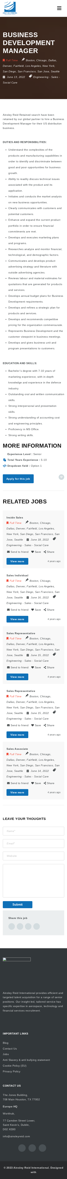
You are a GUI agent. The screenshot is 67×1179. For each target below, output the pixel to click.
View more (17, 561)
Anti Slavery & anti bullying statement (26, 1059)
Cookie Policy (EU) (14, 1065)
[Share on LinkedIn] (36, 926)
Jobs (6, 1054)
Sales (54, 76)
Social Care (10, 82)
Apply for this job (18, 478)
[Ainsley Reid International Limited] (18, 8)
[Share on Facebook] (11, 926)
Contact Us (10, 1048)
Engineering (41, 76)
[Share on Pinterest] (28, 926)
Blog (5, 1042)
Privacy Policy (11, 1071)
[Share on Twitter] (20, 926)
